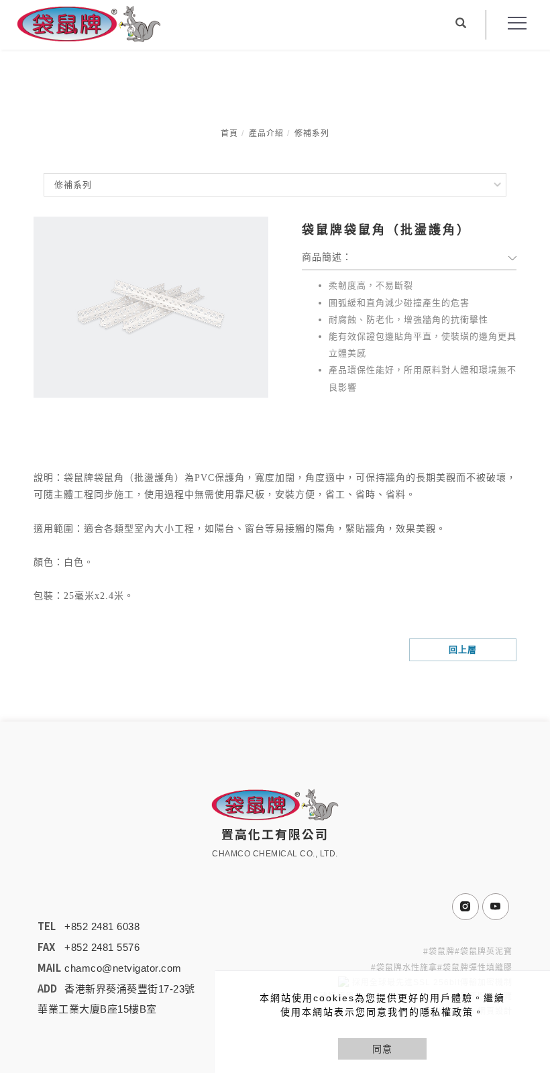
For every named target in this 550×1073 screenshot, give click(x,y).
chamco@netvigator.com (123, 968)
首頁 (229, 133)
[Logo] (89, 23)
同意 (382, 1048)
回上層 (463, 649)
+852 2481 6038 (102, 926)
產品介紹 (266, 133)
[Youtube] (497, 906)
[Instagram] (467, 906)
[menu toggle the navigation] (513, 23)
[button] (461, 25)
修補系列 (311, 133)
